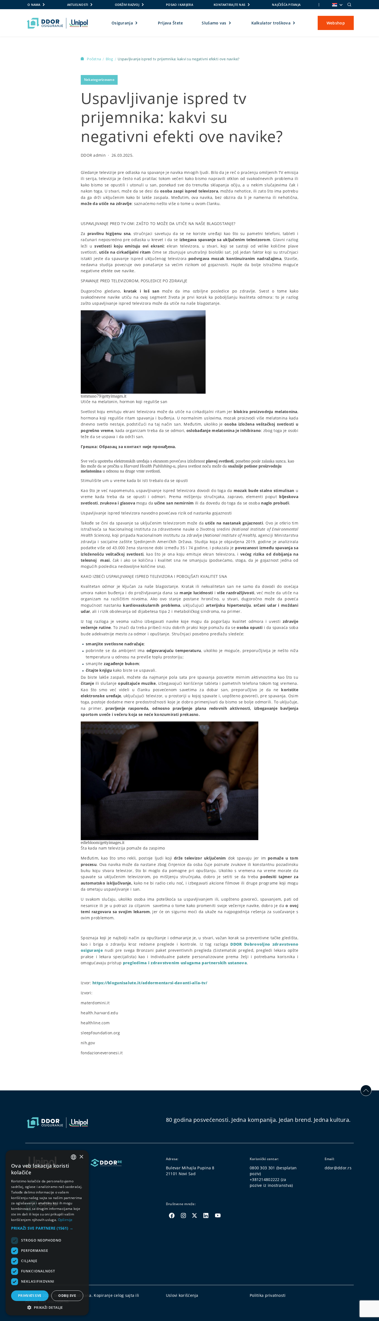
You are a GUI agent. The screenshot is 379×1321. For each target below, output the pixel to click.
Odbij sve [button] (67, 1295)
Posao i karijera (179, 5)
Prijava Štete (170, 23)
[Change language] (337, 4)
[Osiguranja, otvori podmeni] (136, 23)
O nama (33, 5)
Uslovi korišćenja (182, 1295)
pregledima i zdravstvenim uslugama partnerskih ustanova (185, 962)
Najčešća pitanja (286, 5)
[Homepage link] (57, 23)
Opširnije (65, 1219)
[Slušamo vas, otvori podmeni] (230, 23)
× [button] (81, 1157)
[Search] (349, 5)
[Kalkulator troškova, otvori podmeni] (294, 23)
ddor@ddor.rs (338, 1167)
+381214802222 (265, 1179)
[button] (47, 1228)
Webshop (336, 23)
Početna (94, 58)
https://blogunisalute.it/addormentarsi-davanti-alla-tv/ (149, 982)
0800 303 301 (262, 1167)
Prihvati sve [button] (30, 1295)
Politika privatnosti (268, 1295)
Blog (110, 58)
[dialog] (47, 1232)
